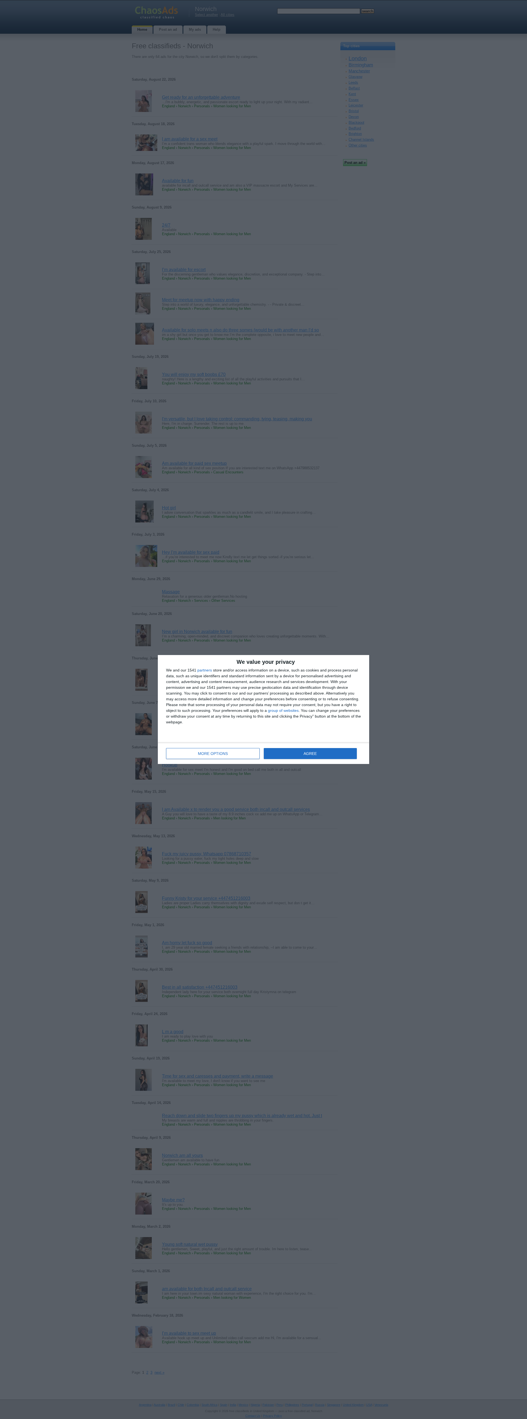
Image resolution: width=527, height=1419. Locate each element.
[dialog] (263, 709)
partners (204, 670)
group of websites (283, 710)
